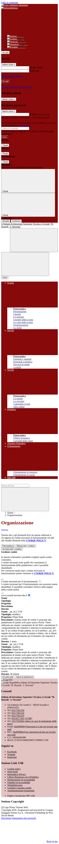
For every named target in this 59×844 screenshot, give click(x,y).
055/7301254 (17, 713)
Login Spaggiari (24, 125)
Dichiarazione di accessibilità (21, 779)
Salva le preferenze (24, 677)
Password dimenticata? (12, 76)
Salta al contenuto (9, 2)
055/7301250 (17, 710)
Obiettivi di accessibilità (18, 782)
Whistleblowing (14, 785)
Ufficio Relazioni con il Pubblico (23, 777)
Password (34, 70)
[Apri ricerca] (34, 240)
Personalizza (8, 546)
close (4, 277)
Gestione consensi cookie (19, 788)
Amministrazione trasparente (20, 790)
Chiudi (5, 145)
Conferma (16, 221)
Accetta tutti (12, 549)
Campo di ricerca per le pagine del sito (19, 482)
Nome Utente (36, 67)
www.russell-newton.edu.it (14, 595)
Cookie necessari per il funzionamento (19, 581)
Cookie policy (14, 769)
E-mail (33, 114)
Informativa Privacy (16, 774)
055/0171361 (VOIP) (21, 718)
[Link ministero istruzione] (14, 5)
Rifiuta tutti (26, 546)
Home (10, 512)
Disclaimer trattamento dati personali (18, 818)
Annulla (5, 221)
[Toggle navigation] (25, 264)
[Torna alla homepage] (29, 225)
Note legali (12, 771)
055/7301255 (17, 715)
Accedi (5, 52)
